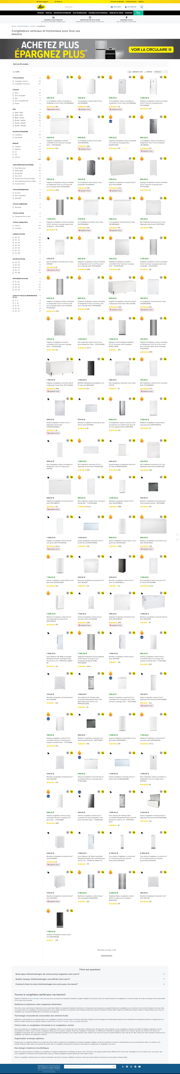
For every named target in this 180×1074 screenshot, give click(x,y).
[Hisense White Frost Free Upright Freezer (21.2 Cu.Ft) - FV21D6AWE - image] (91, 601)
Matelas (49, 13)
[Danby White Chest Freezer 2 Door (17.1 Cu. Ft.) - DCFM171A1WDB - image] (91, 524)
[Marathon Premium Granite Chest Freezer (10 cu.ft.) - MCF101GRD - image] (153, 485)
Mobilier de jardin (116, 13)
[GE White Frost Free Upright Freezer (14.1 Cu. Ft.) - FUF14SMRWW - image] (153, 367)
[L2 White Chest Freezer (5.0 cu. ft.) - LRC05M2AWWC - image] (153, 285)
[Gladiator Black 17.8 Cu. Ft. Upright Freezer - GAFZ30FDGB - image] (60, 918)
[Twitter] (123, 1066)
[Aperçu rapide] (68, 77)
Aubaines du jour (137, 72)
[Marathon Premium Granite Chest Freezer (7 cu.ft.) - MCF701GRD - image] (91, 722)
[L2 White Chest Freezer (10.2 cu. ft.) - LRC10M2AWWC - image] (122, 206)
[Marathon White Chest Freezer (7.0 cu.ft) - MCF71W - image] (153, 880)
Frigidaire (66, 1021)
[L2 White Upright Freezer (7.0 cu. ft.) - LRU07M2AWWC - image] (91, 124)
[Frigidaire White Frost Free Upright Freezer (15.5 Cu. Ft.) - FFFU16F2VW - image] (60, 524)
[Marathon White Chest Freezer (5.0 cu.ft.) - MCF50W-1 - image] (60, 880)
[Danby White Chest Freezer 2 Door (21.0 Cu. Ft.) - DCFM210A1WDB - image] (122, 760)
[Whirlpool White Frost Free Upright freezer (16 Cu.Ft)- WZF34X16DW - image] (153, 722)
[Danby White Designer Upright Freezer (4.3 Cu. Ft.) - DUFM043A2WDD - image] (122, 448)
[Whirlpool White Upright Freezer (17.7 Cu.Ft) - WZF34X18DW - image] (122, 485)
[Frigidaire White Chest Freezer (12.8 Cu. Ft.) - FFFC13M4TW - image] (60, 485)
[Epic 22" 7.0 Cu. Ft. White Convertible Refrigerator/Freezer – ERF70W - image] (60, 448)
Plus (39, 159)
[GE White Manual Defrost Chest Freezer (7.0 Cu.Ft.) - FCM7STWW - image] (153, 206)
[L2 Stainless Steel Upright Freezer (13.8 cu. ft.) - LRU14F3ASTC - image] (91, 166)
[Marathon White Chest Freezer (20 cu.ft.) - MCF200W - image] (153, 601)
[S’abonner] (114, 1066)
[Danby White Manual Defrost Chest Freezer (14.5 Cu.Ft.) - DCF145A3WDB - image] (153, 799)
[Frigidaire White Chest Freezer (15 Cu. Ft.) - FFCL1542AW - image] (122, 166)
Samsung (72, 1021)
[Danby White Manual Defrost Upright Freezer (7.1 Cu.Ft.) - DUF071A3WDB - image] (153, 681)
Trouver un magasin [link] (117, 1)
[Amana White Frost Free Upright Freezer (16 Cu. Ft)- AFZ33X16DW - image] (122, 524)
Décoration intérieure (62, 13)
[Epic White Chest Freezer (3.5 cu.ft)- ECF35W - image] (60, 245)
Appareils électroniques (98, 13)
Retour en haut (106, 956)
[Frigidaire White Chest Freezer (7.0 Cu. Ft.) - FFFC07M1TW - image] (122, 601)
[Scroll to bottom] (177, 539)
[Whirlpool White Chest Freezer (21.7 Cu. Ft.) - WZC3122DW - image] (153, 524)
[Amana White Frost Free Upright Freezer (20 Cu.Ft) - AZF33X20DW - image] (60, 564)
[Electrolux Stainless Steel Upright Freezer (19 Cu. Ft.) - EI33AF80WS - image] (91, 880)
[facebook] (127, 1066)
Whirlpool (59, 1021)
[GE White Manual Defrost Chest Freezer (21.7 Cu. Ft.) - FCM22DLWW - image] (91, 448)
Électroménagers (80, 13)
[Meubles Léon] (41, 6)
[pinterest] (135, 1066)
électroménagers (34, 999)
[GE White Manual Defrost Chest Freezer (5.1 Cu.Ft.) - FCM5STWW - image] (153, 448)
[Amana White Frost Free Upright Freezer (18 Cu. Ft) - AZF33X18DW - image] (122, 722)
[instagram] (131, 1066)
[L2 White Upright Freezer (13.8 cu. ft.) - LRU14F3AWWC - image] (91, 85)
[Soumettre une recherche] (107, 7)
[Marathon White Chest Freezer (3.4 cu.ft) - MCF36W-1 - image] (60, 840)
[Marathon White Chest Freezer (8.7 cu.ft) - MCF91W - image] (91, 564)
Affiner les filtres (17, 71)
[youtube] (139, 1066)
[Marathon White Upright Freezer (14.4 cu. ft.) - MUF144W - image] (122, 640)
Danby (54, 1021)
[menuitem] (138, 13)
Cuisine (33, 26)
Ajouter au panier (71, 77)
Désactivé (129, 72)
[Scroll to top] (177, 534)
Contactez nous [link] (131, 1)
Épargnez (128, 13)
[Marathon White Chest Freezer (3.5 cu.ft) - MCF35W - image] (60, 760)
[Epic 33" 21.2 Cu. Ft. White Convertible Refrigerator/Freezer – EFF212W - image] (153, 760)
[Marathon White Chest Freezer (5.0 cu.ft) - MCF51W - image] (60, 681)
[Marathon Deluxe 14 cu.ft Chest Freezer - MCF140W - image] (91, 406)
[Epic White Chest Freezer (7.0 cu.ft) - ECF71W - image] (122, 367)
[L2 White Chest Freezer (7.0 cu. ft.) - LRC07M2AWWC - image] (91, 206)
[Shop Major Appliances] (90, 49)
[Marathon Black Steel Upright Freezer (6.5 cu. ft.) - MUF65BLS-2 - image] (122, 564)
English (141, 1)
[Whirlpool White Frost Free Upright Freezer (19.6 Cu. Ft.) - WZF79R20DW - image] (153, 406)
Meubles (40, 13)
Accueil (14, 26)
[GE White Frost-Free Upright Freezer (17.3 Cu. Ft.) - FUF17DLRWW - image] (153, 564)
